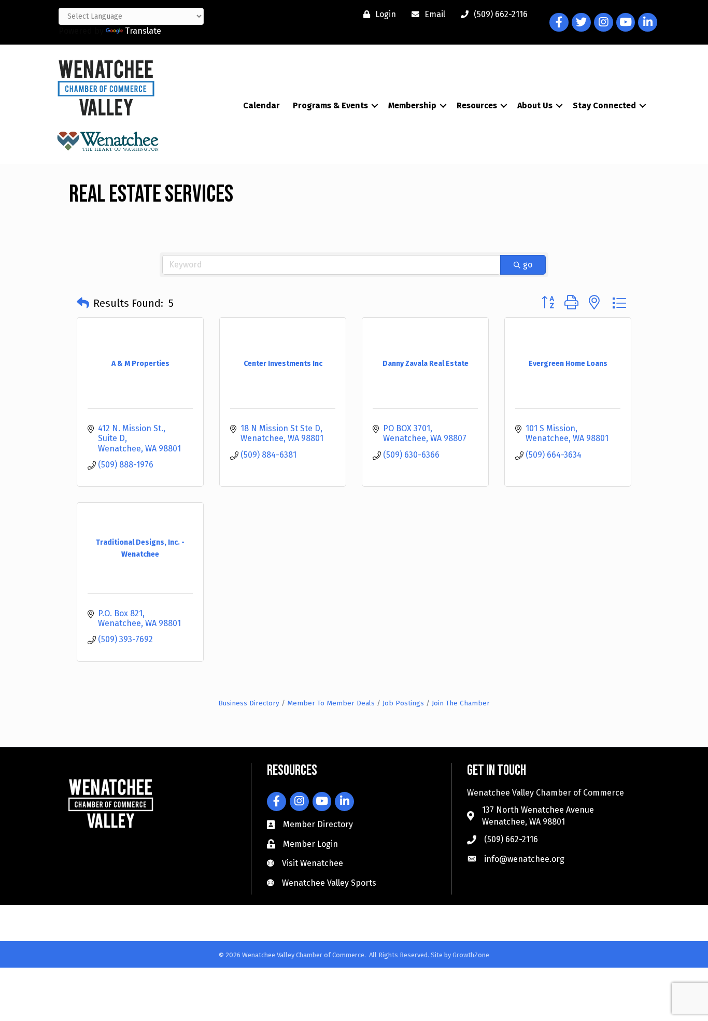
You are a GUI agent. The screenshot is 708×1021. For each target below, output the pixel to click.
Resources (477, 105)
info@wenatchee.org (524, 859)
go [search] (527, 265)
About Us (535, 105)
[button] (83, 303)
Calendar (261, 105)
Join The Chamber (461, 703)
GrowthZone (470, 955)
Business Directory (248, 703)
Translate (143, 31)
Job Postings (403, 703)
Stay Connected (604, 105)
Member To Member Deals (331, 703)
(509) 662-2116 (511, 839)
